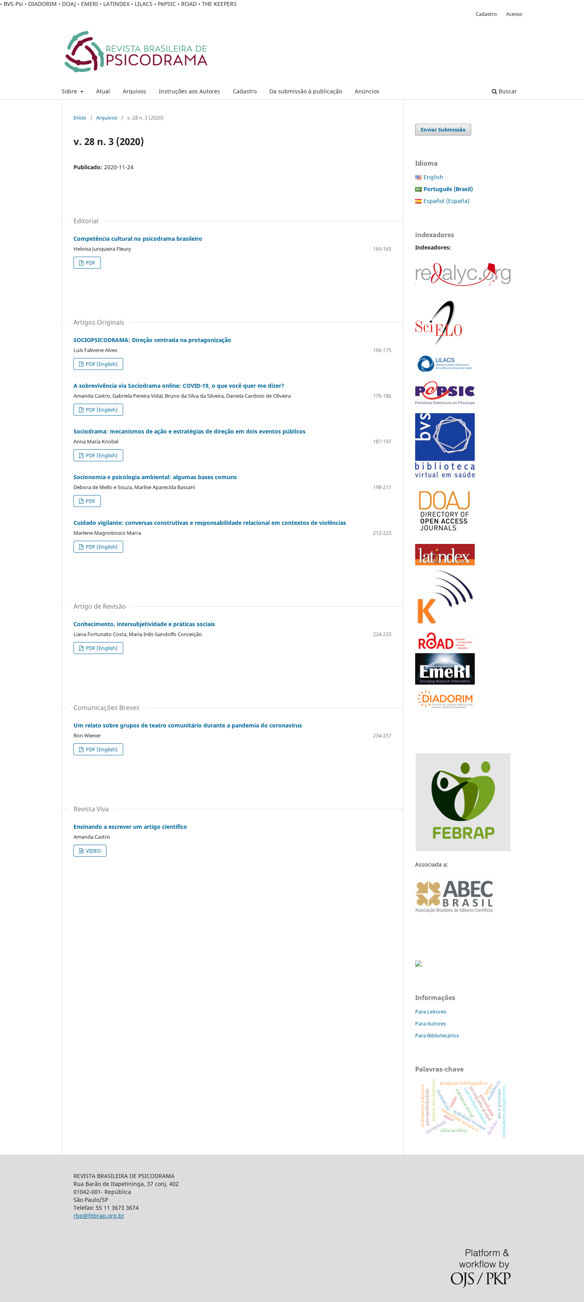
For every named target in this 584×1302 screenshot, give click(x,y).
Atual (103, 91)
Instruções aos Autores (189, 91)
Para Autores (430, 1023)
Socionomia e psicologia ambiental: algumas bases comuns (155, 477)
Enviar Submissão (443, 129)
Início (79, 117)
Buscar (507, 91)
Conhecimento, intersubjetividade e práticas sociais (144, 624)
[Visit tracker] (418, 964)
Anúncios (367, 91)
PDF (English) (101, 364)
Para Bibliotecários (437, 1035)
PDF (90, 262)
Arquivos (134, 91)
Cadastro (245, 91)
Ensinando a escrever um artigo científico (130, 826)
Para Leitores (430, 1011)
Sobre (70, 91)
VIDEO (93, 850)
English (433, 177)
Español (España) (446, 201)
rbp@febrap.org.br (98, 1215)
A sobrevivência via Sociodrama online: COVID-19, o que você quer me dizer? (178, 385)
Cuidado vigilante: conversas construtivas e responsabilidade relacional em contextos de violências (209, 522)
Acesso (514, 13)
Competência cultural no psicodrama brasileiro (137, 238)
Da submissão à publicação (305, 91)
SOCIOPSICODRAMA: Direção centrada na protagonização (152, 340)
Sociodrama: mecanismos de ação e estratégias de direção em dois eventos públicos (189, 431)
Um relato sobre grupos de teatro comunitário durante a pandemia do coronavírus (187, 725)
